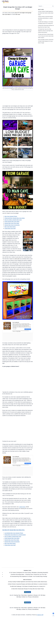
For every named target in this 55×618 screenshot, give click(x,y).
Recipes (36, 595)
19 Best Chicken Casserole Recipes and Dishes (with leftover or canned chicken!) (45, 18)
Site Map (18, 596)
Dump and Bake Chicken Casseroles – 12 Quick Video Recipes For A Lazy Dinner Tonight (46, 41)
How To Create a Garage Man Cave (13, 219)
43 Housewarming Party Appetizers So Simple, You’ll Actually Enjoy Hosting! (28, 576)
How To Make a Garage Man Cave (13, 536)
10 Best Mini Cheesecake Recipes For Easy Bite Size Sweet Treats (27, 588)
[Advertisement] (17, 23)
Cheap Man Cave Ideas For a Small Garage (15, 534)
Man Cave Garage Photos (11, 216)
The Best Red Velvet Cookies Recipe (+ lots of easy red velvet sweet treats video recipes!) (45, 36)
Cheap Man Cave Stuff (10, 228)
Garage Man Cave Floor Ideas (12, 223)
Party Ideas (24, 595)
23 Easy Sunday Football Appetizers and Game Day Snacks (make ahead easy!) (45, 13)
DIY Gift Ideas (42, 595)
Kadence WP (40, 614)
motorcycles (22, 506)
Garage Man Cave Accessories (12, 225)
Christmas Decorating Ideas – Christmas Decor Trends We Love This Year (28, 574)
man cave (17, 14)
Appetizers (30, 595)
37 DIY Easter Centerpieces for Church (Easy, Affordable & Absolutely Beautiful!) (28, 572)
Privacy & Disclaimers (33, 596)
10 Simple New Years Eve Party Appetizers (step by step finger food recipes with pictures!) (45, 31)
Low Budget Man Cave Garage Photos (14, 533)
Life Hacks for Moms (10, 87)
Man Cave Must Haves (10, 226)
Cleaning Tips (17, 595)
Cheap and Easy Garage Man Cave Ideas (15, 218)
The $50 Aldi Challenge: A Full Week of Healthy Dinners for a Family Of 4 (27, 586)
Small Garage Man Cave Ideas (12, 221)
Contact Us (24, 596)
